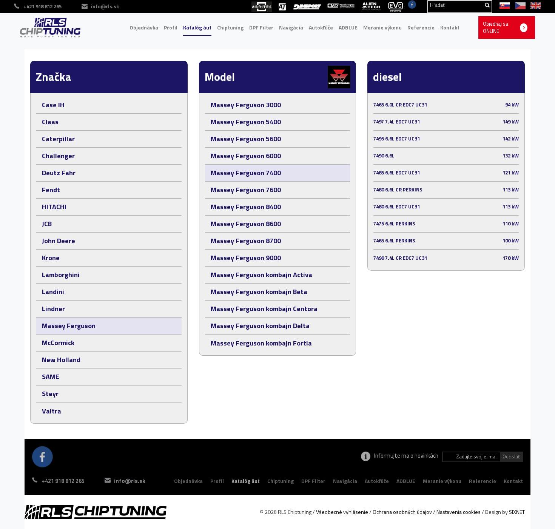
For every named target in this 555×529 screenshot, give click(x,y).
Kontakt (449, 27)
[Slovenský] (503, 5)
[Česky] (519, 5)
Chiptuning (230, 27)
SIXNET (517, 512)
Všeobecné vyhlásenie (342, 512)
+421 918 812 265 (63, 481)
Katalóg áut (197, 27)
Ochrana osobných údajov (402, 512)
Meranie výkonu (382, 27)
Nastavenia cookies (458, 512)
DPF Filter (261, 27)
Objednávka (144, 27)
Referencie (421, 27)
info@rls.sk (105, 6)
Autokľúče (321, 27)
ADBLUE (348, 27)
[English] (534, 5)
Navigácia (291, 27)
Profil (170, 27)
